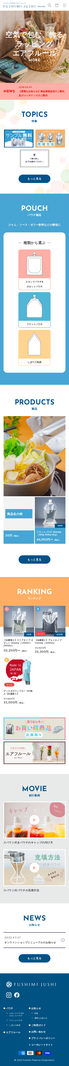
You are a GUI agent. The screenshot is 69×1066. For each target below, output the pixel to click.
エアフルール (13, 1032)
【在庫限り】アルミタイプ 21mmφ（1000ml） (48, 641)
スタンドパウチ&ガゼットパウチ (16, 1014)
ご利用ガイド (38, 1025)
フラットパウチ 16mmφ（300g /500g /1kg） (49, 533)
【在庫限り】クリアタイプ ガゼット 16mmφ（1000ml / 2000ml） (18, 643)
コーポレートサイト (42, 1044)
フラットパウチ (15, 1020)
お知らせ (36, 1008)
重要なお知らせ (41, 1018)
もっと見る (34, 178)
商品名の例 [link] (15, 514)
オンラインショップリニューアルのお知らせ (30, 942)
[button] (49, 5)
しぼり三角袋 (15, 1025)
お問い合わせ (38, 1031)
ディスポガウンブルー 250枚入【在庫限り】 (18, 692)
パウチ (9, 1008)
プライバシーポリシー (43, 1038)
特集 (36, 1013)
